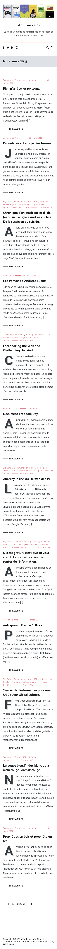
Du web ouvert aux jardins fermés (27, 143)
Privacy (6, 207)
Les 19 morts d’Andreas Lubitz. (24, 281)
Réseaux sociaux (21, 207)
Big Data (7, 202)
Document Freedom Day (20, 414)
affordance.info (28, 25)
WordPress (8, 944)
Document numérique (13, 335)
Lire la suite (16, 129)
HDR (36, 202)
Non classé (8, 276)
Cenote (24, 941)
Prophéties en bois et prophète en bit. (27, 839)
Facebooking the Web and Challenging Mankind (21, 348)
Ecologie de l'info (11, 80)
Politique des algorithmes (31, 204)
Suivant (21, 904)
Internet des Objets (19, 544)
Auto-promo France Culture (22, 625)
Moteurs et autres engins (15, 338)
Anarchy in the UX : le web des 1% (27, 479)
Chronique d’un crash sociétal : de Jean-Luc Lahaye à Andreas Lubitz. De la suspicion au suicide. (27, 217)
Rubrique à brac (30, 80)
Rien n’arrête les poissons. (21, 88)
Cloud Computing (22, 542)
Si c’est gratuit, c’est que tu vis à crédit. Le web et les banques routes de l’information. (26, 557)
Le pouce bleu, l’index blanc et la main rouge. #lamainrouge (26, 768)
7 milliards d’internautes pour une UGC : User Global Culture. (27, 692)
